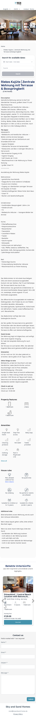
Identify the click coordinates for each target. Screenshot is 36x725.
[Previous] (3, 25)
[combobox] (7, 9)
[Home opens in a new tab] (18, 3)
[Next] (32, 25)
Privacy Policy (18, 714)
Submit (30, 699)
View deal (18, 622)
